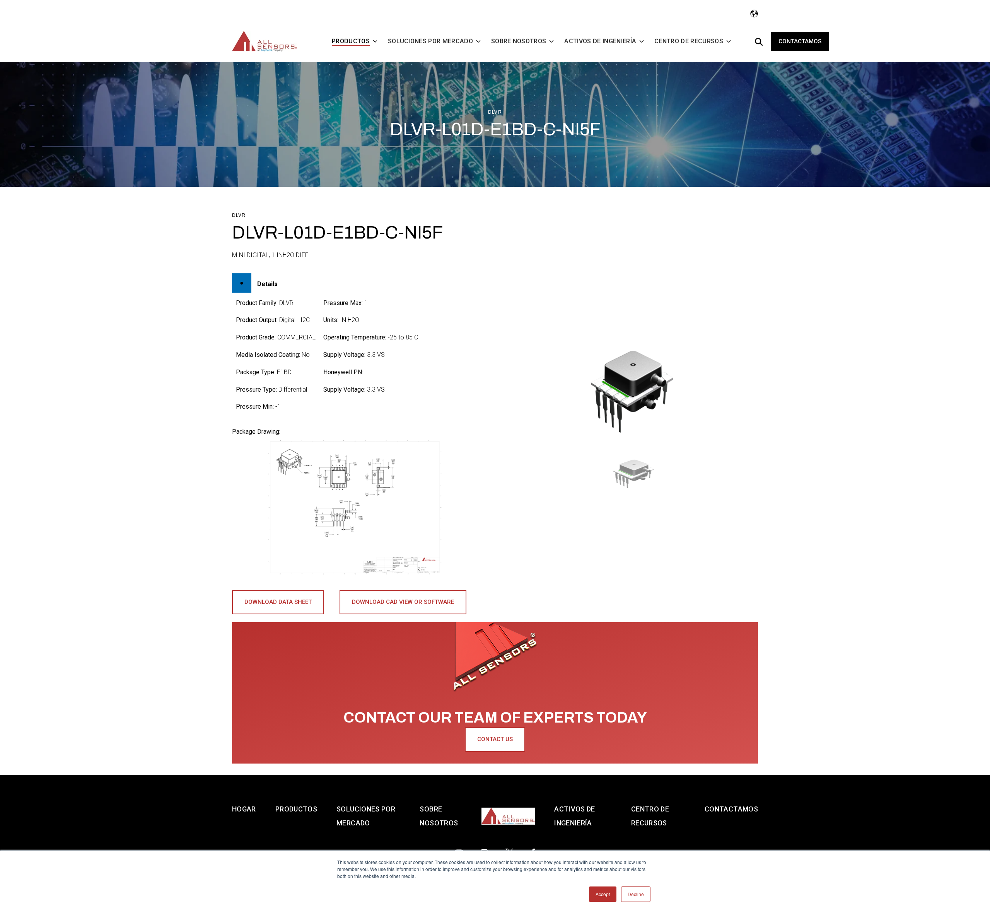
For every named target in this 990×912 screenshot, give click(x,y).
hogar (244, 809)
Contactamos (799, 41)
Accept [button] (603, 894)
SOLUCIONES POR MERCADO (365, 816)
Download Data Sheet (278, 601)
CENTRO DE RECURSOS (650, 816)
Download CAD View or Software (403, 601)
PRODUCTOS (296, 809)
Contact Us (495, 739)
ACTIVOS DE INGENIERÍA (574, 816)
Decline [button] (636, 894)
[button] (635, 473)
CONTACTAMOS (731, 809)
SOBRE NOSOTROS (439, 816)
